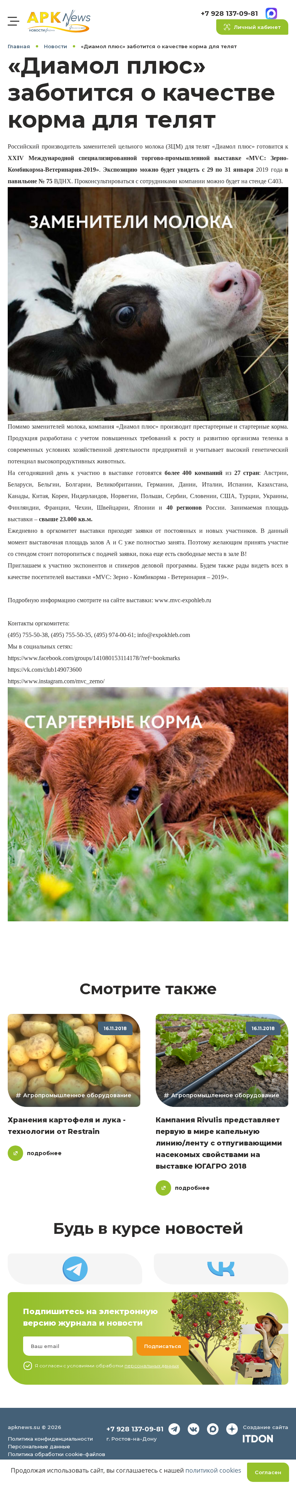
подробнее (44, 1153)
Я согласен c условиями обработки (107, 1365)
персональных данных (151, 1365)
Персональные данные (39, 1446)
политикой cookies (213, 1470)
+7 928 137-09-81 (229, 13)
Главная (19, 46)
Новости (55, 46)
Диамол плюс (137, 426)
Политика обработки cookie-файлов (56, 1454)
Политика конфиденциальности (50, 1439)
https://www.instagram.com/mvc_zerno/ (56, 681)
